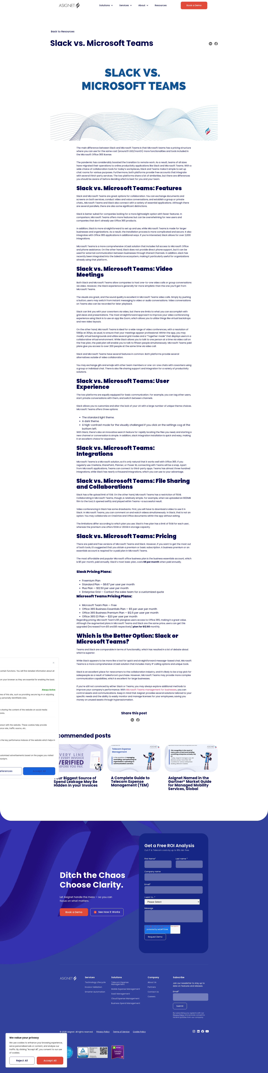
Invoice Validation (93, 987)
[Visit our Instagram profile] (194, 1031)
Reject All (22, 1060)
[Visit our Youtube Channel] (207, 1031)
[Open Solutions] (112, 5)
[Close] (53, 662)
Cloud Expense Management (125, 998)
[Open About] (147, 5)
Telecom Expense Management (120, 983)
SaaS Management (120, 994)
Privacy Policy (178, 1015)
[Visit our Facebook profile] (202, 1031)
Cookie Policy (139, 1031)
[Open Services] (131, 5)
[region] (36, 1050)
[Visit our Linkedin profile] (198, 1031)
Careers (151, 997)
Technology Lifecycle (95, 982)
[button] (210, 43)
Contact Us (153, 992)
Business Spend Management (125, 1003)
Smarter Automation (95, 992)
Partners (152, 987)
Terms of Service (121, 1031)
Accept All (50, 1060)
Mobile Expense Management (125, 989)
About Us (152, 982)
